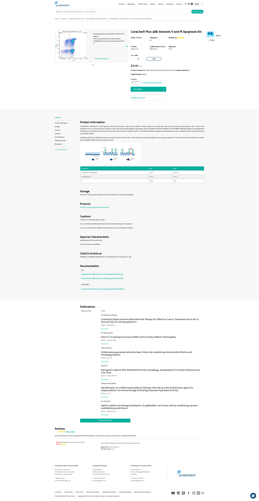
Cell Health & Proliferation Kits (96, 19)
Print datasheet (62, 149)
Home (57, 19)
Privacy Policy (68, 492)
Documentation (60, 137)
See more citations (105, 420)
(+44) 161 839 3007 (99, 478)
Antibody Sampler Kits (76, 19)
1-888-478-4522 (60, 478)
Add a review (70, 432)
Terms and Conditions (92, 492)
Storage (57, 126)
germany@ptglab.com (138, 480)
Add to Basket (138, 89)
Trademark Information (109, 492)
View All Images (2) (102, 59)
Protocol (57, 130)
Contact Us (58, 492)
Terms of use (79, 492)
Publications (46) (60, 140)
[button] (253, 495)
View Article (105, 328)
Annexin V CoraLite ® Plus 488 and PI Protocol (94, 207)
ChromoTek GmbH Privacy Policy (65, 496)
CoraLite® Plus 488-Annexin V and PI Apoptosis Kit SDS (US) (102, 278)
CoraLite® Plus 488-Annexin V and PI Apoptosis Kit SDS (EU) (102, 274)
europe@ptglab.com (99, 480)
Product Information (61, 123)
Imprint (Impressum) (125, 492)
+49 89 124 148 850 (137, 478)
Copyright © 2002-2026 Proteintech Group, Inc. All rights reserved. (98, 496)
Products (64, 19)
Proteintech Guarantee (138, 98)
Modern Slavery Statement (142, 492)
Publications (153, 38)
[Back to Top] (247, 496)
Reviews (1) (173, 38)
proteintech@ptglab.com (63, 480)
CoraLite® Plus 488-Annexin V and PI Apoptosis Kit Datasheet (102, 289)
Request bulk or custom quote (152, 82)
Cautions (57, 133)
